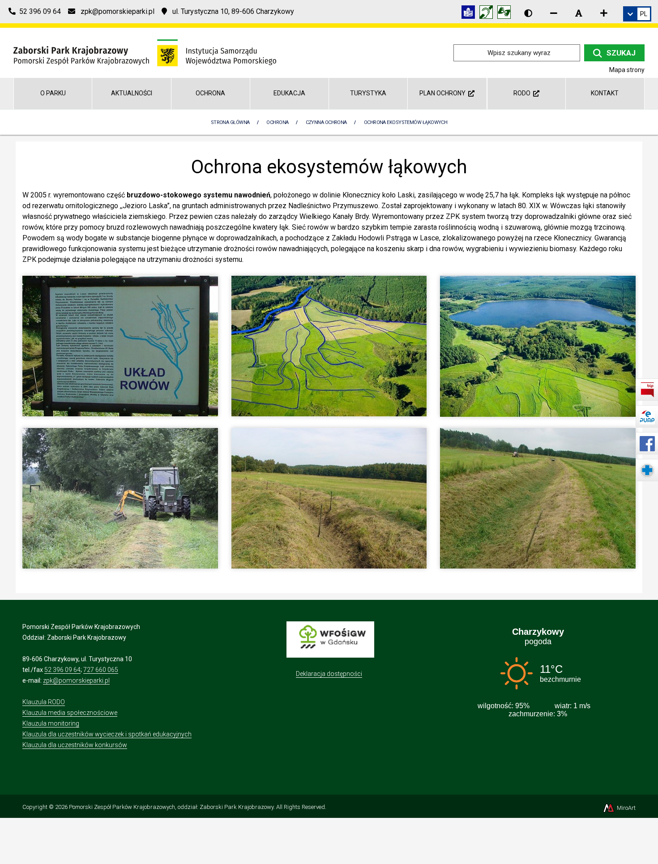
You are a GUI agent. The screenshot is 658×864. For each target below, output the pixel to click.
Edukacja (289, 93)
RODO (523, 93)
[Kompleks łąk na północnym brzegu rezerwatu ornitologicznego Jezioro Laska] (538, 346)
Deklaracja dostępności (329, 673)
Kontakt (605, 93)
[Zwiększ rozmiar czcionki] (603, 12)
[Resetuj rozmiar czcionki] (578, 12)
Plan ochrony (443, 93)
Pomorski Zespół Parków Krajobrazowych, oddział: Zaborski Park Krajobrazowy (171, 807)
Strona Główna (230, 122)
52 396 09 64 (62, 669)
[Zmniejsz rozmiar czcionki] (553, 12)
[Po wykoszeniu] (538, 497)
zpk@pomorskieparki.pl (76, 680)
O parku (53, 93)
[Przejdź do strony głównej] (144, 52)
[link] (637, 13)
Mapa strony (627, 69)
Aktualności (131, 93)
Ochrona (210, 93)
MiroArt (625, 807)
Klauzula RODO (43, 702)
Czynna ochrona (326, 122)
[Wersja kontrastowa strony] (528, 12)
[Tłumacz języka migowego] (506, 13)
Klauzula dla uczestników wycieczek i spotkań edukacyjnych (107, 734)
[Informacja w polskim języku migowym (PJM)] (488, 13)
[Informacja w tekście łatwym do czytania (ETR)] (470, 13)
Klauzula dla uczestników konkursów (74, 745)
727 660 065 (100, 669)
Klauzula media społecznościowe (69, 712)
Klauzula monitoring (50, 723)
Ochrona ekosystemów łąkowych (406, 122)
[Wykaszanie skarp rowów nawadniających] (120, 497)
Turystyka (368, 93)
